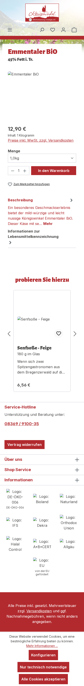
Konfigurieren (43, 655)
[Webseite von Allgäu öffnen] (69, 543)
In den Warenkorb (53, 170)
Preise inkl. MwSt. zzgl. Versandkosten (40, 140)
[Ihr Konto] (63, 29)
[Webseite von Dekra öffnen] (42, 522)
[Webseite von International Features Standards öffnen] (15, 522)
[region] (42, 96)
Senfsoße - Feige (34, 347)
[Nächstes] (75, 333)
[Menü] (9, 29)
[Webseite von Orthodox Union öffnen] (69, 522)
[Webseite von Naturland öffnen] (69, 498)
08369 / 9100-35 (21, 423)
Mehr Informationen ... (42, 646)
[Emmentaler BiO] (23, 96)
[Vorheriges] (9, 333)
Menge (14, 151)
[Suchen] (42, 29)
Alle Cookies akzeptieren (43, 679)
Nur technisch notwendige (43, 667)
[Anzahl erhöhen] (25, 170)
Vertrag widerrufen (24, 444)
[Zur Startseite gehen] (42, 13)
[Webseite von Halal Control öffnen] (15, 543)
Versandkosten (39, 611)
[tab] (41, 211)
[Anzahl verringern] (12, 170)
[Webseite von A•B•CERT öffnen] (42, 543)
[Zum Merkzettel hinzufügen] (58, 333)
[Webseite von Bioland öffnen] (42, 498)
